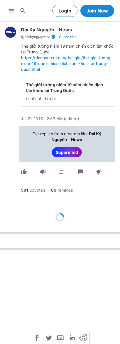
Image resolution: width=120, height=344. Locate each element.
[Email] (60, 337)
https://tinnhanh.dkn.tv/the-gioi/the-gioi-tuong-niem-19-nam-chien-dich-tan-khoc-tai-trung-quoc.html (66, 63)
